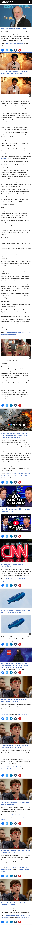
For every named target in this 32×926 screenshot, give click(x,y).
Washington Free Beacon (19, 581)
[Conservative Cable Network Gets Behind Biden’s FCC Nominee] (16, 890)
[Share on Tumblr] (15, 50)
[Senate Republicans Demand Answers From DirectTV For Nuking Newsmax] (16, 598)
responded (3, 158)
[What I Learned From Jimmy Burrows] (16, 16)
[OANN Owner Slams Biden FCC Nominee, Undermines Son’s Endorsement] (16, 733)
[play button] (16, 496)
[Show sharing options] (30, 95)
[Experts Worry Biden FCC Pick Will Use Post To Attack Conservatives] (16, 838)
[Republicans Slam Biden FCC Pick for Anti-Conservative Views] (16, 789)
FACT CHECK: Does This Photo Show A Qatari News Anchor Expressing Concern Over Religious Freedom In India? (14, 665)
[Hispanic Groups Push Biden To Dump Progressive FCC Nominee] (16, 687)
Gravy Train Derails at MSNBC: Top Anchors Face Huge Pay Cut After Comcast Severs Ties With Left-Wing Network (15, 435)
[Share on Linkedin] (11, 50)
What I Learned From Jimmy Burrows (13, 28)
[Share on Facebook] (2, 50)
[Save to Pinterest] (19, 50)
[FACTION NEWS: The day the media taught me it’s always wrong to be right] (16, 61)
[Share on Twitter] (7, 50)
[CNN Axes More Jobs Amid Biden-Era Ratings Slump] (16, 550)
